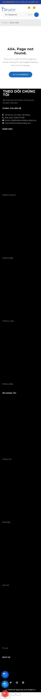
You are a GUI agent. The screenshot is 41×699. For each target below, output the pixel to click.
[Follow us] (10, 682)
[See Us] (17, 682)
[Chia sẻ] (13, 694)
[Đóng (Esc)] (18, 694)
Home (5, 23)
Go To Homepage (20, 74)
